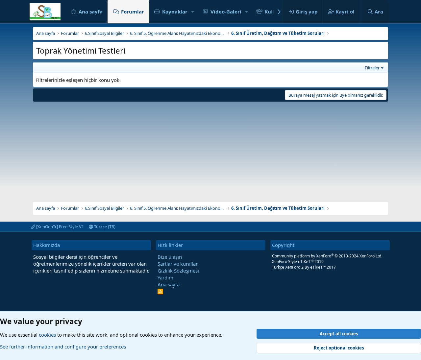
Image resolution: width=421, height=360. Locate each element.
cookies (47, 334)
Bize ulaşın (170, 256)
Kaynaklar (174, 11)
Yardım (165, 277)
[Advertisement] (210, 149)
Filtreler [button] (372, 68)
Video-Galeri (225, 11)
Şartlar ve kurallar (178, 263)
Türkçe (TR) (104, 226)
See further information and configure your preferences (63, 346)
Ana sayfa (91, 11)
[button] (192, 11)
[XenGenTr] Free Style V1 (59, 226)
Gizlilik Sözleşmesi (178, 270)
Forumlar (132, 11)
